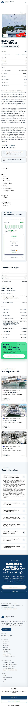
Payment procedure (7, 677)
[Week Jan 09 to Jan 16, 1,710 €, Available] (18, 226)
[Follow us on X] (8, 636)
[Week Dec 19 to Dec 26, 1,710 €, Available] (16, 226)
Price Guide (5, 651)
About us (5, 675)
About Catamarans (7, 649)
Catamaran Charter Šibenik (9, 666)
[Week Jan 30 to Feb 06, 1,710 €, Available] (20, 226)
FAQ (4, 681)
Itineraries (5, 643)
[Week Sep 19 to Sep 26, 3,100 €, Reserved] (7, 226)
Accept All (14, 697)
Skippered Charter (7, 653)
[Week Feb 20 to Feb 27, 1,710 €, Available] (22, 226)
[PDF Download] (25, 13)
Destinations (6, 641)
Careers (4, 679)
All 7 (7, 35)
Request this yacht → (14, 587)
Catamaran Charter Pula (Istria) (10, 670)
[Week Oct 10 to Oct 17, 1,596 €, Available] (9, 226)
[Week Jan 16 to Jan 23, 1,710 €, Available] (19, 226)
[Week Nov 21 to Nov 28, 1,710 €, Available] (13, 226)
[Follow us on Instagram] (2, 636)
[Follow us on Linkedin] (5, 636)
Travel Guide (5, 645)
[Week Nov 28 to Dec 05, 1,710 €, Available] (14, 226)
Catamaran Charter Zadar (8, 668)
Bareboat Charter (7, 655)
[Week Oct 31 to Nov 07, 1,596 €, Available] (11, 226)
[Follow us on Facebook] (11, 636)
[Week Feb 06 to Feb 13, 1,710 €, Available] (21, 226)
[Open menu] (25, 2)
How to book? (6, 647)
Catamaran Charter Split (8, 662)
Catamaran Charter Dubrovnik (9, 664)
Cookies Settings (15, 705)
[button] (14, 244)
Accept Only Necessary (14, 701)
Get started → (6, 629)
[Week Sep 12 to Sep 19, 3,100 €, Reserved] (6, 226)
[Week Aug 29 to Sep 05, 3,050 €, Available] (5, 226)
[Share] (21, 13)
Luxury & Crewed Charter (8, 656)
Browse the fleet (14, 591)
